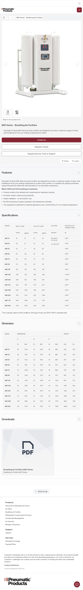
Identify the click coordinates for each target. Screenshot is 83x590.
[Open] (79, 9)
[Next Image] (77, 64)
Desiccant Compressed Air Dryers (17, 506)
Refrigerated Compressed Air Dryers (18, 515)
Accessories (9, 521)
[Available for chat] (77, 584)
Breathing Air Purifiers (13, 512)
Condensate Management (14, 518)
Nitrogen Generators (12, 524)
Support (8, 533)
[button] (41, 172)
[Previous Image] (6, 64)
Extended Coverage (12, 541)
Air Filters (8, 509)
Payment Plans (10, 544)
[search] (79, 3)
